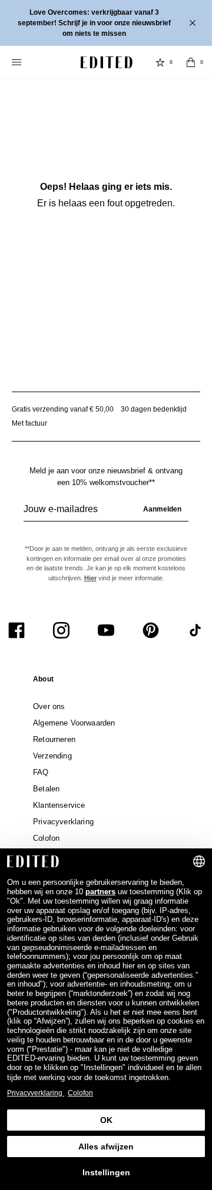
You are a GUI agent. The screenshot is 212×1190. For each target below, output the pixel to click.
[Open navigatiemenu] (18, 62)
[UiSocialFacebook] (16, 630)
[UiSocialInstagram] (61, 630)
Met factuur (29, 423)
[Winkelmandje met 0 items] (190, 62)
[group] (106, 513)
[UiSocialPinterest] (151, 630)
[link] (43, 681)
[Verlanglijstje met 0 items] (160, 62)
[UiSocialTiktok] (195, 630)
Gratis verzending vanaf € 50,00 (63, 409)
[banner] (106, 23)
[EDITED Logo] (106, 62)
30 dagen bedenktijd (154, 409)
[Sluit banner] (194, 23)
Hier (90, 577)
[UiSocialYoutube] (106, 630)
